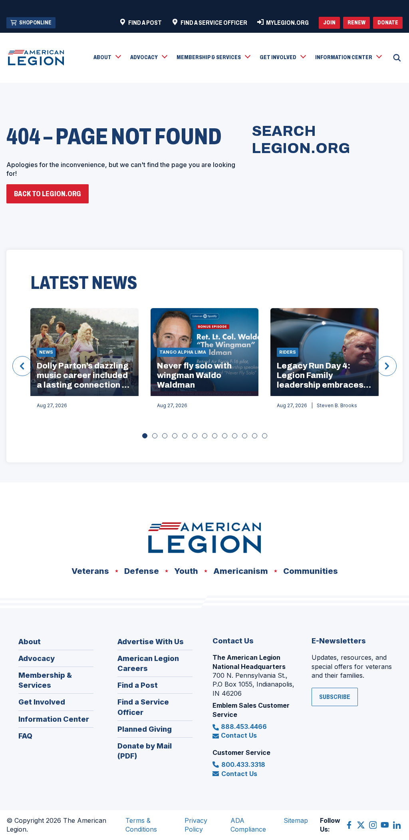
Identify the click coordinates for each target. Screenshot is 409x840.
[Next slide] (387, 366)
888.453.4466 (244, 727)
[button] (106, 58)
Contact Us (239, 735)
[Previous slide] (22, 366)
